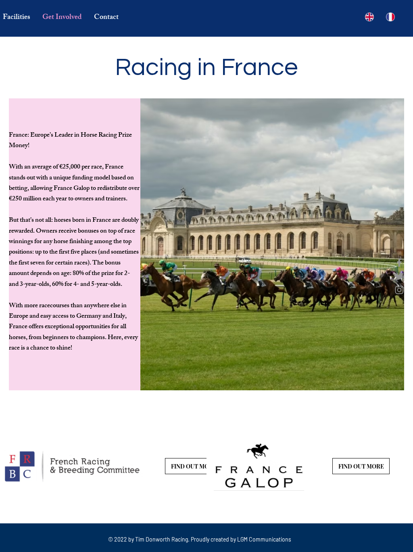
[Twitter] (399, 276)
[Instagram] (399, 290)
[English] (369, 17)
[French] (390, 17)
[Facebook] (399, 262)
